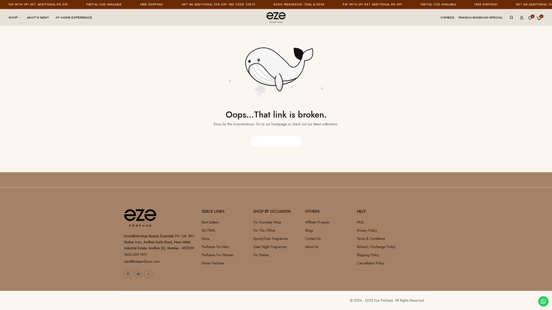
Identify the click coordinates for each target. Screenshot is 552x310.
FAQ (360, 222)
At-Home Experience (73, 17)
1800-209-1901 (135, 254)
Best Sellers (210, 222)
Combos (447, 17)
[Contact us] (543, 301)
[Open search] (511, 17)
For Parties (261, 255)
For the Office (264, 230)
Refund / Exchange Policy (376, 246)
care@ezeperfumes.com (142, 261)
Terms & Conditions (371, 238)
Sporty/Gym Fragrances (270, 238)
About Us (311, 246)
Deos (206, 238)
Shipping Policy (368, 255)
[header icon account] (522, 18)
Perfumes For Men (215, 246)
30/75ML (209, 230)
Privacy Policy (367, 230)
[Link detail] (128, 274)
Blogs (309, 230)
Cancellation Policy (370, 263)
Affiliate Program (317, 222)
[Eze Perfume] (276, 17)
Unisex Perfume (213, 263)
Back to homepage (276, 141)
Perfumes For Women (218, 255)
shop (13, 17)
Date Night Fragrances (270, 246)
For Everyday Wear (267, 222)
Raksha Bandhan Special (481, 17)
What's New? (38, 17)
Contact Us (313, 238)
